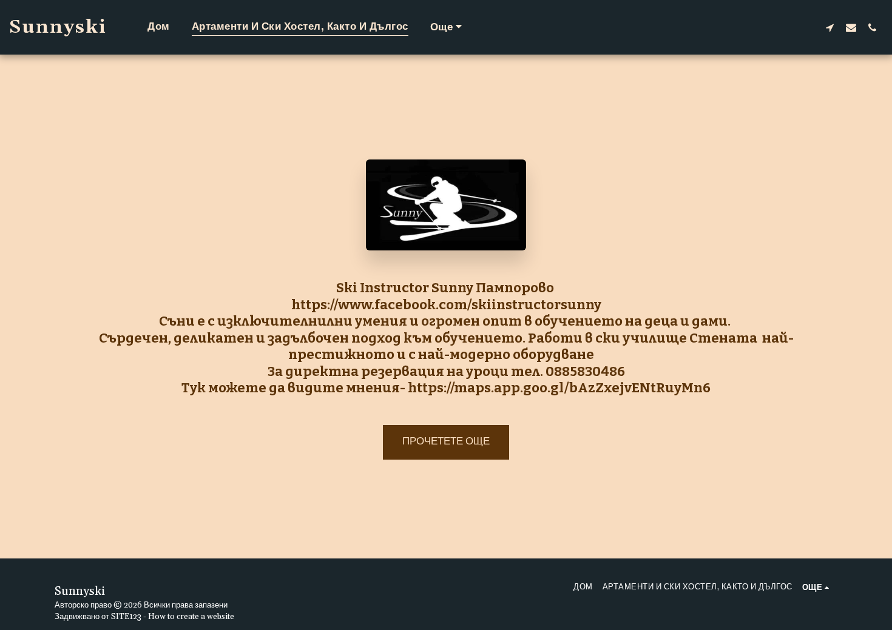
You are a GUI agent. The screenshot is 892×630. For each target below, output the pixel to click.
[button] (830, 27)
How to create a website (191, 617)
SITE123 (126, 617)
